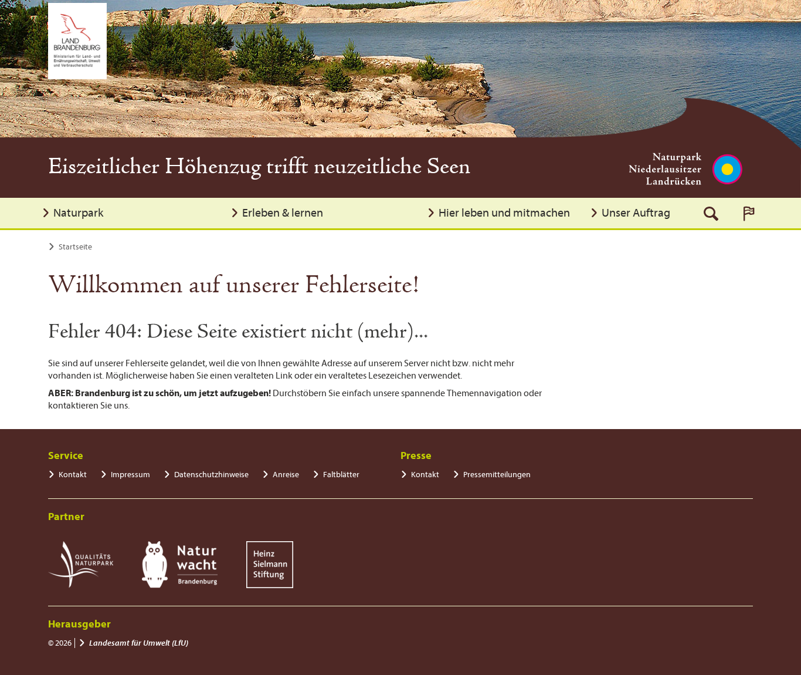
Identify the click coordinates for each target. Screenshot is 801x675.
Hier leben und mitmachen (504, 213)
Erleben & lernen (282, 213)
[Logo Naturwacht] (180, 564)
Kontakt (73, 475)
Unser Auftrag (636, 213)
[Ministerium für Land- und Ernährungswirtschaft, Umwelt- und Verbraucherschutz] (77, 41)
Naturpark (78, 213)
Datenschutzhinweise (211, 475)
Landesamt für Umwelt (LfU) (138, 643)
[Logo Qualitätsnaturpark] (80, 564)
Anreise (286, 475)
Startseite (75, 247)
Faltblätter (341, 475)
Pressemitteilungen (497, 475)
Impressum (130, 475)
